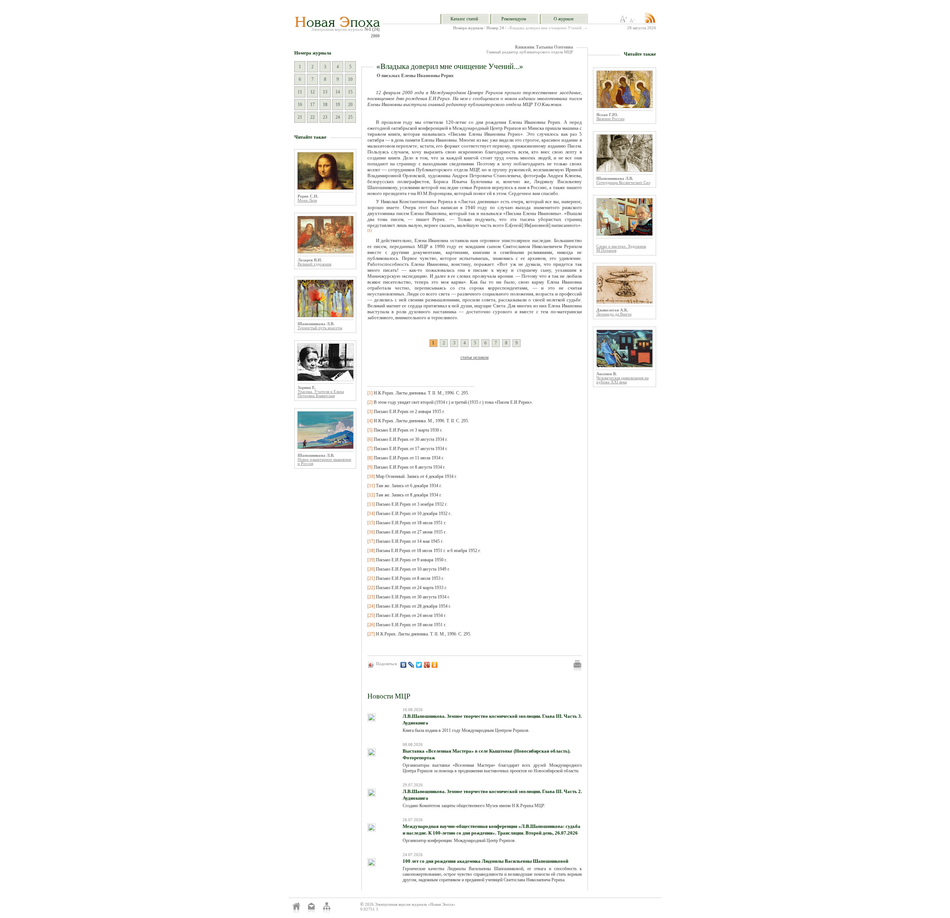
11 (300, 92)
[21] (371, 578)
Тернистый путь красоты (320, 328)
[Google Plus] (427, 665)
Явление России (610, 119)
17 (312, 104)
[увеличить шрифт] (624, 21)
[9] (370, 467)
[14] (371, 513)
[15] (371, 522)
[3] (370, 411)
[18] (371, 550)
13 (325, 92)
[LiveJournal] (411, 665)
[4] (370, 420)
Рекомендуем (513, 19)
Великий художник (314, 264)
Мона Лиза (307, 200)
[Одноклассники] (435, 665)
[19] (371, 559)
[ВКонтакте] (403, 665)
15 (350, 92)
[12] (371, 495)
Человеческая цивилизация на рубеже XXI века (622, 380)
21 (300, 117)
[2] (370, 402)
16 (300, 104)
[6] (370, 439)
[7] (370, 448)
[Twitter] (419, 665)
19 (337, 104)
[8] (370, 457)
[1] (370, 393)
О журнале (564, 19)
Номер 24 (495, 28)
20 (350, 104)
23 (325, 117)
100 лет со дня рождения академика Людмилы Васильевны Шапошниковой (485, 861)
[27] (371, 634)
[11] (371, 485)
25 (350, 117)
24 (337, 117)
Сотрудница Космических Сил (623, 183)
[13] (371, 504)
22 (312, 117)
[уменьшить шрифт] (633, 21)
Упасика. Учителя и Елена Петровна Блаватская (321, 394)
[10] (371, 476)
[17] (371, 541)
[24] (371, 606)
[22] (371, 587)
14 (337, 92)
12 (312, 92)
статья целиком (475, 357)
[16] (371, 532)
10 (350, 79)
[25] (371, 615)
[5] (370, 430)
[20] (371, 569)
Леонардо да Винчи (614, 314)
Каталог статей (464, 19)
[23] (371, 597)
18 (325, 104)
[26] (371, 624)
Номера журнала (468, 28)
